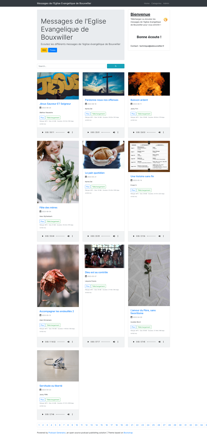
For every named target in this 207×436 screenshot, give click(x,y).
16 (107, 425)
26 (159, 425)
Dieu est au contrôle (96, 272)
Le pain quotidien (95, 172)
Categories (156, 3)
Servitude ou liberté (51, 385)
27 (164, 425)
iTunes (52, 50)
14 (97, 425)
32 (191, 425)
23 (142, 425)
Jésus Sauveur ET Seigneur (55, 103)
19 (122, 425)
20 (127, 425)
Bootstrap (128, 432)
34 (201, 425)
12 (87, 425)
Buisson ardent (139, 100)
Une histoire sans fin (142, 176)
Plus (42, 118)
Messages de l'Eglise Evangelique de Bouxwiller (64, 3)
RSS (44, 50)
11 (82, 425)
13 (92, 425)
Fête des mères (48, 207)
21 (132, 425)
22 (137, 425)
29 (175, 425)
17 (112, 425)
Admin (166, 3)
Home (147, 3)
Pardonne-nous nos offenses (101, 100)
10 (77, 425)
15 (102, 425)
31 (185, 425)
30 (180, 425)
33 (196, 425)
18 (117, 425)
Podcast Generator (57, 432)
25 (153, 425)
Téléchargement (53, 118)
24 (148, 425)
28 (169, 425)
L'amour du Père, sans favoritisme (143, 312)
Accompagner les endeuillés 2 (57, 311)
